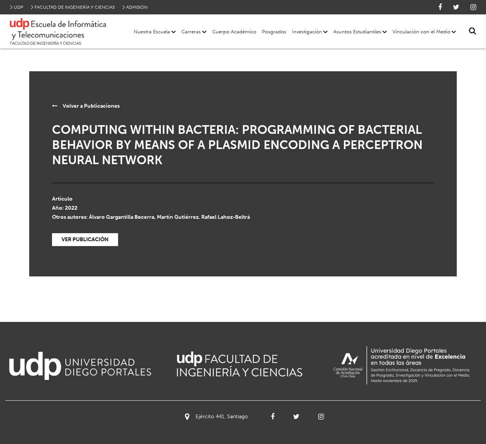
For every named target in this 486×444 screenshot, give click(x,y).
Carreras (191, 32)
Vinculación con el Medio (421, 32)
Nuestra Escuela (152, 32)
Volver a (91, 106)
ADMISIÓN (137, 7)
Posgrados (274, 32)
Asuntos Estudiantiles (357, 32)
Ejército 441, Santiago (222, 416)
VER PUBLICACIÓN (85, 239)
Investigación (307, 32)
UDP (18, 7)
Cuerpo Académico (234, 32)
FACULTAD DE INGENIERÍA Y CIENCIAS (75, 7)
